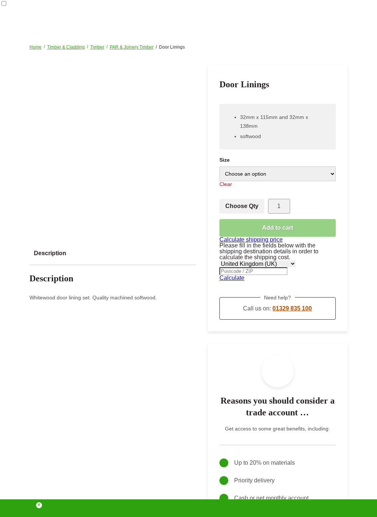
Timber (97, 47)
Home (35, 47)
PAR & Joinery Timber (132, 47)
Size (224, 160)
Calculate (231, 278)
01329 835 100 (292, 308)
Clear (225, 184)
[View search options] (264, 508)
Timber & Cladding (66, 47)
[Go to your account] (113, 508)
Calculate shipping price (251, 239)
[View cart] (36, 508)
